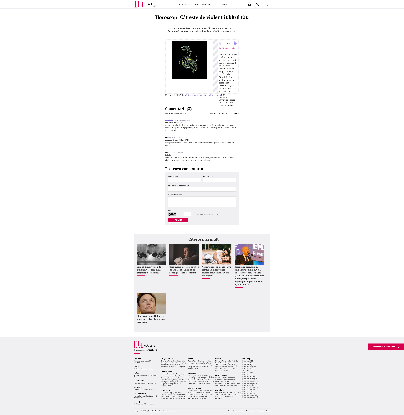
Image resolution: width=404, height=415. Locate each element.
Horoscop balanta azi (249, 393)
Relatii (163, 363)
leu (204, 95)
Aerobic (203, 393)
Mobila (225, 380)
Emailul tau (208, 176)
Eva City (137, 401)
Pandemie (218, 398)
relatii (187, 95)
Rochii (166, 393)
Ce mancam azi (225, 371)
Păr (162, 393)
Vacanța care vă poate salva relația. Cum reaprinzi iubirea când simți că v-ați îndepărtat (216, 271)
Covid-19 (232, 397)
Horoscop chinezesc (249, 369)
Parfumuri (177, 393)
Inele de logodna (205, 365)
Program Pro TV (175, 384)
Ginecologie (192, 378)
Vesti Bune (225, 397)
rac (200, 95)
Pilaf (236, 367)
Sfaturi (136, 373)
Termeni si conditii (251, 411)
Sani (174, 395)
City (216, 4)
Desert (224, 367)
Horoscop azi (246, 365)
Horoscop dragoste (249, 367)
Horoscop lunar (247, 372)
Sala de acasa (201, 398)
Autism (235, 385)
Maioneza (230, 367)
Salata (217, 363)
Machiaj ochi (181, 397)
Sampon (164, 397)
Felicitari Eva (139, 381)
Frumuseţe (165, 390)
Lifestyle (185, 4)
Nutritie (198, 395)
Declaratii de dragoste (177, 367)
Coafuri (163, 395)
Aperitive (218, 367)
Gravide (218, 385)
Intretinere (196, 393)
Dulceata (232, 363)
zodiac (210, 95)
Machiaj (169, 395)
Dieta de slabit (207, 395)
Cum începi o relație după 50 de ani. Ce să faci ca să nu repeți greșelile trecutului (184, 269)
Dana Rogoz (182, 378)
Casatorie (179, 363)
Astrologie (245, 370)
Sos (237, 361)
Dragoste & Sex (167, 358)
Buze (169, 397)
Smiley (170, 380)
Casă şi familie (221, 375)
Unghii (171, 393)
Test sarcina (205, 380)
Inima (202, 376)
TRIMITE (178, 220)
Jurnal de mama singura (231, 383)
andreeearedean (171, 120)
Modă (190, 358)
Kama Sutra (165, 365)
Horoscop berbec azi (249, 395)
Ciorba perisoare (221, 369)
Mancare (218, 361)
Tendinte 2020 (193, 369)
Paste (224, 361)
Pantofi (209, 363)
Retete (196, 4)
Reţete (218, 358)
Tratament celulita (167, 398)
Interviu (225, 393)
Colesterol (210, 378)
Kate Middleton (178, 374)
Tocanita (218, 365)
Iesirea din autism (225, 395)
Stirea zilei (232, 393)
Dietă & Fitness (194, 388)
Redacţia (261, 411)
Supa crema (232, 365)
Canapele (231, 380)
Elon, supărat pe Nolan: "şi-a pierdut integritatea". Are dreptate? (151, 319)
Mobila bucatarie (221, 378)
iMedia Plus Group (153, 411)
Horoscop (207, 4)
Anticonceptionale (194, 380)
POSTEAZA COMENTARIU (174, 113)
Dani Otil (164, 380)
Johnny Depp (174, 376)
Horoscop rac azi (248, 374)
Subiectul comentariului (178, 185)
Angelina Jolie (173, 378)
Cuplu (168, 363)
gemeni (194, 95)
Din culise (218, 393)
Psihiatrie (206, 383)
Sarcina (190, 376)
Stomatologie (201, 378)
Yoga (189, 393)
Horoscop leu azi (248, 391)
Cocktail (224, 365)
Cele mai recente (223, 113)
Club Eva (137, 358)
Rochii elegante (193, 365)
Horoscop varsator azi (250, 387)
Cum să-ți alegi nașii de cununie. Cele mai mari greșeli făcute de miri (149, 269)
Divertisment (166, 371)
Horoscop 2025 (247, 363)
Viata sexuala (179, 361)
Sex (184, 363)
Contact (268, 411)
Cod (169, 210)
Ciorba (229, 361)
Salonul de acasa (180, 398)
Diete (190, 391)
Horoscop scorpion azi (250, 384)
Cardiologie (192, 381)
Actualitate (220, 390)
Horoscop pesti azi (248, 389)
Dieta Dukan (202, 391)
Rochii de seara (198, 361)
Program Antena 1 (167, 386)
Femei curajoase (227, 385)
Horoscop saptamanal (250, 397)
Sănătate (192, 373)
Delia (180, 380)
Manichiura (181, 395)
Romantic (171, 361)
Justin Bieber (169, 382)
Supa (226, 363)
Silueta (201, 396)
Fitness (194, 391)
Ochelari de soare (201, 367)
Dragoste (164, 361)
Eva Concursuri (140, 393)
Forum (224, 4)
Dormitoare (219, 382)
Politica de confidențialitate (236, 411)
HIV (194, 383)
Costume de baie (200, 363)
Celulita (174, 397)
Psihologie (207, 376)
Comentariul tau (175, 195)
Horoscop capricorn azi (250, 382)
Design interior (229, 382)
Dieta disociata (193, 396)
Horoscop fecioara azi (250, 378)
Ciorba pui (231, 369)
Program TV (165, 384)
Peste (234, 361)
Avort (208, 381)
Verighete (191, 367)
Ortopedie (199, 383)
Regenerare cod (212, 214)
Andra (175, 380)
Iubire (173, 363)
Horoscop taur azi (248, 380)
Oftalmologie (201, 381)
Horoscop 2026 (247, 361)
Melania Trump (180, 382)
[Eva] (140, 2)
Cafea (222, 363)
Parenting (218, 383)
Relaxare (210, 391)
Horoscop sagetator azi (250, 386)
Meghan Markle (166, 374)
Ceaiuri (196, 376)
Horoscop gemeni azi (249, 376)
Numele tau (173, 176)
